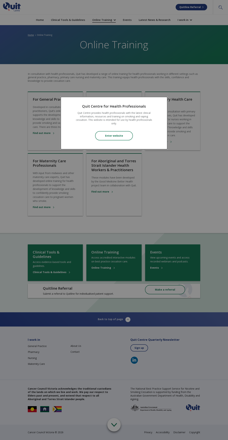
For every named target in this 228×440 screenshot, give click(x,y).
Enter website (114, 135)
